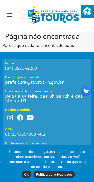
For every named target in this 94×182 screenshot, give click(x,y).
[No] (86, 163)
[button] (9, 16)
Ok (26, 174)
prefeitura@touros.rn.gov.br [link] (34, 82)
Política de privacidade (54, 174)
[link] (87, 11)
